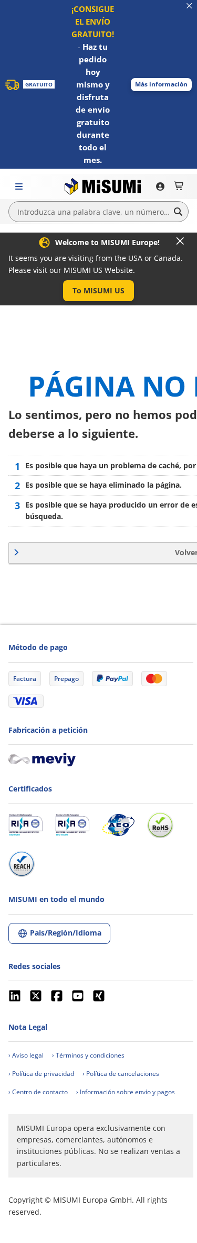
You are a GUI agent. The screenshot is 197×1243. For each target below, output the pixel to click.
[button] (161, 84)
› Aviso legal (26, 1055)
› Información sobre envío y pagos (125, 1091)
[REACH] (21, 864)
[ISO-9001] (25, 825)
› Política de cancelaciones (120, 1073)
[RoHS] (160, 825)
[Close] (180, 241)
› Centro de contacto (38, 1091)
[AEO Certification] (118, 825)
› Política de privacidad (41, 1073)
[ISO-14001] (72, 825)
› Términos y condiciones (88, 1055)
